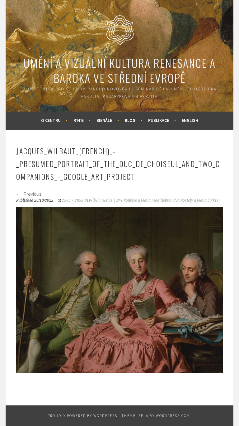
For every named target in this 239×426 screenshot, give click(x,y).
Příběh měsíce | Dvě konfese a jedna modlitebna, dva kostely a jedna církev (153, 200)
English (190, 120)
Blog (130, 120)
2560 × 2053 (72, 200)
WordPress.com (173, 415)
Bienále (104, 120)
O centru (51, 120)
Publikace (158, 120)
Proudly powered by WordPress (82, 415)
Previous (32, 194)
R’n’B (78, 120)
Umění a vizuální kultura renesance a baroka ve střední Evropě (120, 70)
